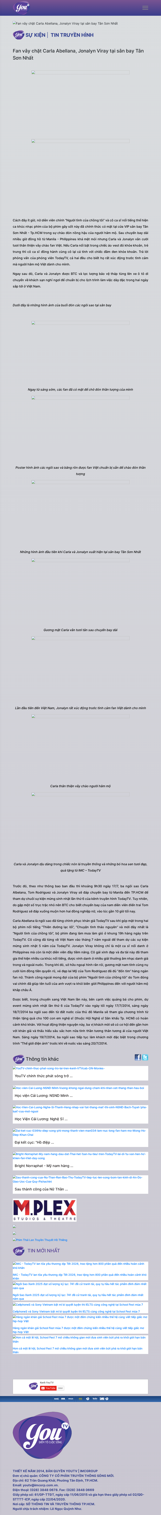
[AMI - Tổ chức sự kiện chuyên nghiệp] (63, 1398)
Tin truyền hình (72, 35)
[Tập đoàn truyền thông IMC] (102, 1398)
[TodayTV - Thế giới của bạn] (94, 1398)
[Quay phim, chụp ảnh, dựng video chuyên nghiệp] (56, 1398)
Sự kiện (35, 35)
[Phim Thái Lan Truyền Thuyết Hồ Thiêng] (40, 1240)
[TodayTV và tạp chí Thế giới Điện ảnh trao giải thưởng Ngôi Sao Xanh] (80, 1398)
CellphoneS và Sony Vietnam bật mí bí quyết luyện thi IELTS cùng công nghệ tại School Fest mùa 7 (76, 1311)
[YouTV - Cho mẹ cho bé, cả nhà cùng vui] (87, 1398)
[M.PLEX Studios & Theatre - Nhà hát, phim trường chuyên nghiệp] (71, 1398)
